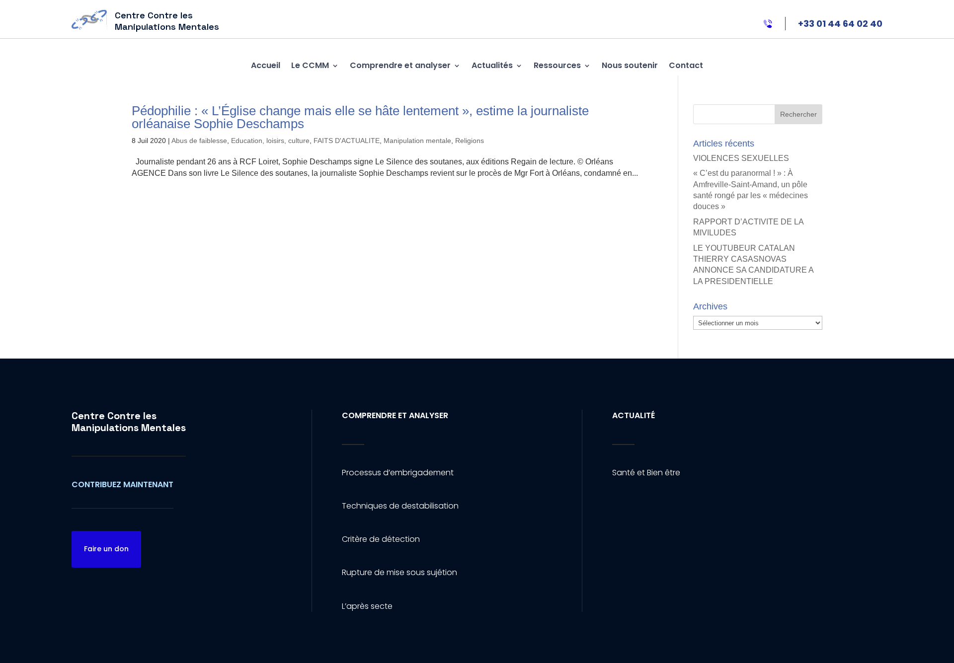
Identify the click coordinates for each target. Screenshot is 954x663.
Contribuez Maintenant (122, 484)
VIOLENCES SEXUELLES (741, 158)
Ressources (557, 65)
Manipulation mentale (417, 141)
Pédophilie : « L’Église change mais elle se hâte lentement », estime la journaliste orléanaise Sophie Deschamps (360, 117)
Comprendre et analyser (400, 65)
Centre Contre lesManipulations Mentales (129, 421)
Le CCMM (310, 65)
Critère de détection (381, 539)
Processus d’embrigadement (398, 472)
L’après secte (367, 606)
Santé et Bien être (646, 472)
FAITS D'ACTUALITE (347, 141)
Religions (469, 141)
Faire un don (106, 549)
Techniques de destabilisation (400, 506)
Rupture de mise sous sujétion (399, 572)
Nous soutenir (630, 65)
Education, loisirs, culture (270, 141)
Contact (686, 65)
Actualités (492, 65)
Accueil (265, 65)
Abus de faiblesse (199, 141)
